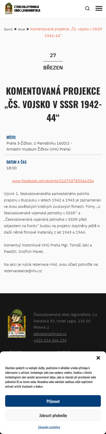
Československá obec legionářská (27, 9)
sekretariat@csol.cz (49, 333)
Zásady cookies (49, 427)
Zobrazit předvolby (53, 415)
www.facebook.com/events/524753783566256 (53, 180)
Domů (8, 29)
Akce (21, 29)
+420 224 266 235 (50, 340)
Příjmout (53, 401)
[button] (98, 357)
